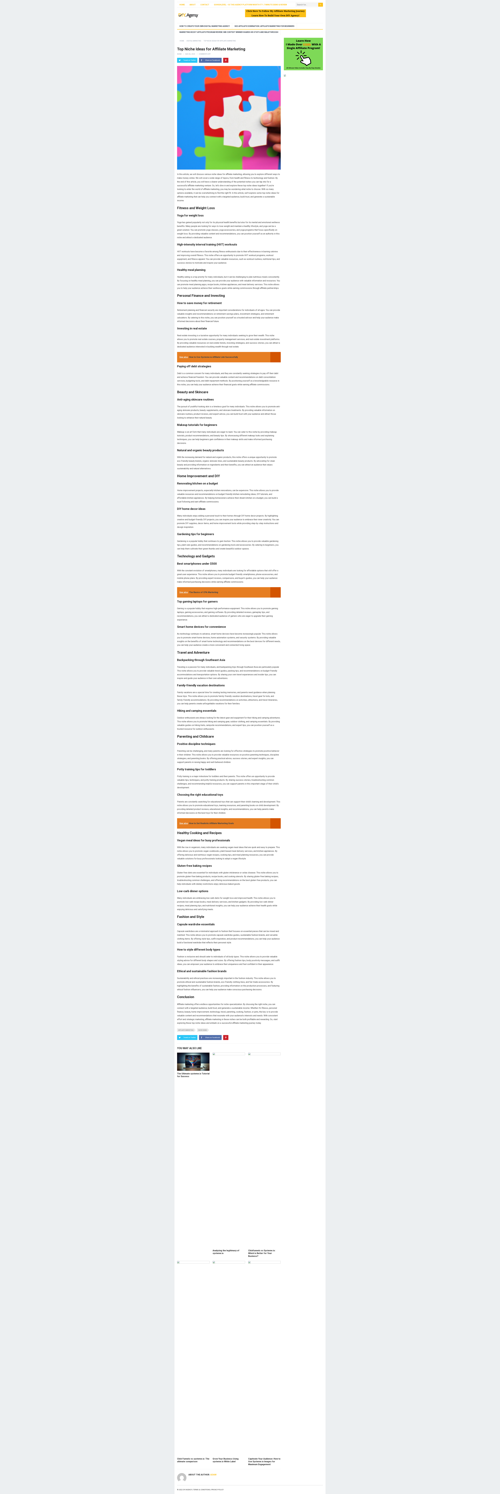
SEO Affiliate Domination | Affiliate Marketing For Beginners (264, 26)
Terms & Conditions (201, 1490)
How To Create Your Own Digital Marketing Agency (204, 26)
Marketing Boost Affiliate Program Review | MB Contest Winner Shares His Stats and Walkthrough (228, 32)
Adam (179, 54)
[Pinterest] (225, 60)
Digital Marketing (194, 41)
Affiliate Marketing (185, 1030)
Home (182, 5)
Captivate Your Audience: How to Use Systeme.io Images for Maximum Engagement (264, 1462)
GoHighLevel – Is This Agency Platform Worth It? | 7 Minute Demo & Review (250, 5)
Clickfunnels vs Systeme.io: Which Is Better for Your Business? (261, 1253)
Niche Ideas (202, 1030)
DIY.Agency (187, 1490)
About (192, 5)
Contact (204, 5)
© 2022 (180, 1490)
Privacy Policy (217, 1490)
